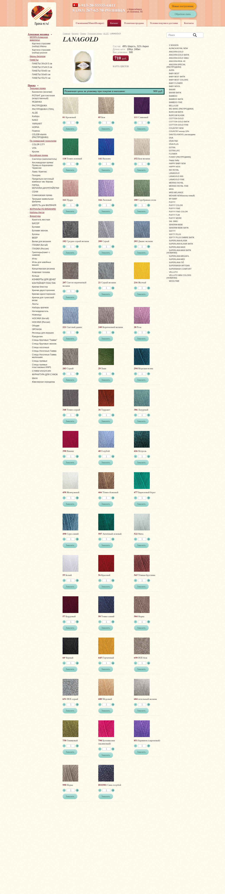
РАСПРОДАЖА (39, 105)
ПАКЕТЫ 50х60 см (41, 71)
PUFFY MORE (175, 218)
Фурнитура (35, 216)
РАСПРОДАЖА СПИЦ (43, 109)
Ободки (35, 325)
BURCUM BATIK (176, 112)
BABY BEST (174, 73)
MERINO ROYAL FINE (178, 186)
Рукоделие (37, 336)
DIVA (171, 138)
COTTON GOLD (176, 118)
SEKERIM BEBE (176, 225)
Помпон (36, 131)
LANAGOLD (174, 173)
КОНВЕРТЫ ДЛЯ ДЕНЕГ (44, 279)
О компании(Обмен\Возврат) (90, 23)
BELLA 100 (173, 106)
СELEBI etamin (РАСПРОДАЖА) (40, 135)
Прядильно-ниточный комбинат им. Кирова (43, 180)
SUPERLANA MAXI (177, 247)
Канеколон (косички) (42, 92)
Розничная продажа (134, 23)
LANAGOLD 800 (176, 176)
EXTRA (172, 147)
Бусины (36, 234)
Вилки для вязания (41, 241)
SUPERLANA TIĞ (176, 262)
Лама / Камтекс (39, 171)
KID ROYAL (174, 170)
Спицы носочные (40, 347)
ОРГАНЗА (37, 329)
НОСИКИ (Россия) (41, 322)
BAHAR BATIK (175, 93)
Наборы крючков (40, 307)
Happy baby (174, 160)
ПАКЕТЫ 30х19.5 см (42, 63)
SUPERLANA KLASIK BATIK (181, 244)
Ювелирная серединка (43, 382)
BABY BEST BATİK (177, 77)
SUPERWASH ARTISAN (179, 265)
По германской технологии (43, 141)
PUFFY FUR (174, 215)
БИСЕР (35, 223)
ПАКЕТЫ (34, 60)
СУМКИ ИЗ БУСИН (41, 371)
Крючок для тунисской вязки (43, 299)
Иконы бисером (37, 56)
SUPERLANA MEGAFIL (179, 256)
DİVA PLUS (173, 144)
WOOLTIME (174, 281)
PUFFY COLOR (176, 205)
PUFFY (172, 202)
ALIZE (106, 34)
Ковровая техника (41, 272)
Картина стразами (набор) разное (41, 51)
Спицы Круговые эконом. (44, 344)
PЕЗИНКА (37, 102)
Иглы (34, 258)
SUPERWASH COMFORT (180, 269)
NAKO (35, 120)
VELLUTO (173, 272)
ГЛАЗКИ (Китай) (40, 245)
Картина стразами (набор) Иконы (41, 45)
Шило (35, 378)
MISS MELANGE (176, 192)
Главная (66, 34)
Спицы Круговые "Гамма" (44, 340)
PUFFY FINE (174, 208)
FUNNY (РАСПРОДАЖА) (180, 157)
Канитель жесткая (41, 219)
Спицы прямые (39, 361)
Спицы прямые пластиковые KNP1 (41, 366)
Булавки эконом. (40, 230)
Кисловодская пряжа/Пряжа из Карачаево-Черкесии (42, 165)
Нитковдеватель (40, 311)
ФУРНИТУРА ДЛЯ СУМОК (45, 374)
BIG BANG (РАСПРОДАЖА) (181, 109)
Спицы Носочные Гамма (44, 351)
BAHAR (172, 89)
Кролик (35, 151)
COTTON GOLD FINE (178, 125)
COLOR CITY (38, 144)
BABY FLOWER (176, 83)
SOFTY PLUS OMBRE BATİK (181, 237)
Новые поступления (182, 6)
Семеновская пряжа (42, 195)
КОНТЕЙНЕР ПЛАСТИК (44, 283)
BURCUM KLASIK (176, 115)
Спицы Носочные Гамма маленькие (44, 356)
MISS (171, 189)
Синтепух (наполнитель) (44, 159)
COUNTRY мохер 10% (179, 131)
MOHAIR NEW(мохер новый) (182, 196)
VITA (34, 148)
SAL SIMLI (173, 221)
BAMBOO (173, 96)
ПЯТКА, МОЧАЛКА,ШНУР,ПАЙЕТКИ (45, 186)
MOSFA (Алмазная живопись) (39, 38)
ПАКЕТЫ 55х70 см (41, 78)
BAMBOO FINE (175, 102)
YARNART (37, 123)
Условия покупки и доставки (164, 23)
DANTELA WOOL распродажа (182, 134)
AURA (171, 70)
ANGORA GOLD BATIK (179, 55)
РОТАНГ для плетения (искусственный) (43, 97)
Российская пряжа (39, 155)
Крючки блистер (40, 287)
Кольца (35, 276)
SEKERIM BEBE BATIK (179, 228)
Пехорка (36, 175)
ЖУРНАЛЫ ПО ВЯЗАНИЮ (43, 209)
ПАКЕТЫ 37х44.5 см (42, 67)
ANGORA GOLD (176, 52)
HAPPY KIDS (174, 167)
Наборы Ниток (37, 212)
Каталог (114, 23)
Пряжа (83, 34)
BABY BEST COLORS (178, 80)
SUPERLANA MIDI (177, 259)
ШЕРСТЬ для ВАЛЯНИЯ (44, 205)
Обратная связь (183, 14)
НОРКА (35, 127)
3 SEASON (173, 45)
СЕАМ (35, 192)
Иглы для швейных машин (41, 263)
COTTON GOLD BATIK (179, 122)
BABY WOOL (174, 86)
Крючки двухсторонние (43, 290)
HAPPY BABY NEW (177, 163)
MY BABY (173, 199)
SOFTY (172, 231)
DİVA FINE (173, 141)
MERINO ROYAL (176, 183)
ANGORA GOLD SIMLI (179, 58)
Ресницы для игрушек (43, 333)
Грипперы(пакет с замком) (41, 253)
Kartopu (36, 116)
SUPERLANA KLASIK (178, 241)
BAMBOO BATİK (176, 99)
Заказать (70, 128)
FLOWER (173, 154)
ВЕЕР (35, 238)
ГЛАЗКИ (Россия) (40, 248)
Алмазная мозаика (38, 34)
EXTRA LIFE (174, 151)
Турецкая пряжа (95, 34)
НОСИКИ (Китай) (40, 318)
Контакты (189, 23)
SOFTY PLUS (175, 234)
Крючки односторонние (43, 294)
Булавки (36, 227)
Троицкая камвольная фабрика (43, 200)
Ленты (35, 304)
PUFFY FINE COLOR (178, 212)
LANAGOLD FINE (176, 179)
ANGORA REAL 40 (177, 61)
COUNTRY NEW (176, 128)
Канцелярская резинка (43, 268)
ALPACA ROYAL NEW (178, 48)
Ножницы (36, 315)
